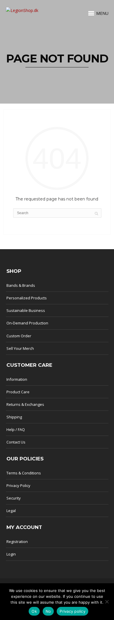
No (48, 611)
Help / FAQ (15, 429)
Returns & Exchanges (25, 404)
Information (16, 379)
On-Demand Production (27, 323)
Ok (34, 611)
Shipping (14, 417)
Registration (17, 541)
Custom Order (18, 335)
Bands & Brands (20, 285)
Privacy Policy (18, 485)
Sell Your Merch (20, 348)
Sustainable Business (25, 310)
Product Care (18, 391)
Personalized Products (26, 298)
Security (13, 498)
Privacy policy (72, 611)
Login (11, 554)
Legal (11, 510)
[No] (107, 602)
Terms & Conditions (23, 473)
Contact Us (15, 442)
